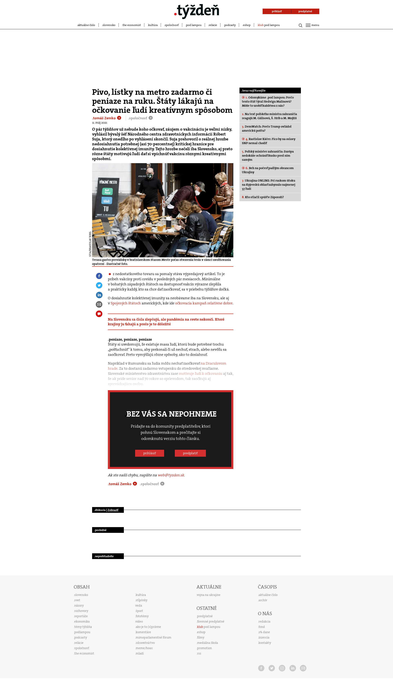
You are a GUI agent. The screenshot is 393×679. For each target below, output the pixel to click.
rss (199, 653)
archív (263, 600)
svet (77, 600)
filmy (200, 637)
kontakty (265, 643)
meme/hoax (144, 648)
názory (79, 605)
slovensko (109, 25)
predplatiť (190, 453)
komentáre (143, 632)
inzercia (264, 637)
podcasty (230, 25)
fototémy (142, 616)
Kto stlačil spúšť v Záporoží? (263, 197)
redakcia (264, 621)
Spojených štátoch (126, 303)
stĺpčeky (141, 600)
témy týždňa (83, 627)
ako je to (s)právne (148, 627)
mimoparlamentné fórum (153, 637)
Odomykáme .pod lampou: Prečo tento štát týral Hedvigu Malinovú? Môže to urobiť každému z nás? (268, 101)
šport (139, 611)
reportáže (81, 616)
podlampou (82, 632)
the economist (132, 25)
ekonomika (82, 621)
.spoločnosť (138, 118)
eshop (247, 25)
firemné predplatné (210, 621)
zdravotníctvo (145, 643)
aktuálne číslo (86, 25)
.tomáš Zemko (104, 118)
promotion (204, 648)
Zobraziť (113, 510)
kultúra (153, 25)
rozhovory (81, 611)
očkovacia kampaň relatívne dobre (204, 303)
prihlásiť (149, 453)
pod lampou (194, 25)
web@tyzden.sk (171, 475)
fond (262, 627)
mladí (140, 653)
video (139, 621)
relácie (213, 25)
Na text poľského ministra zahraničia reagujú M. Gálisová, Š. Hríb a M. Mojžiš (269, 116)
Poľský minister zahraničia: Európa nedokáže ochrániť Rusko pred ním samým (268, 155)
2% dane (264, 632)
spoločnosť (172, 25)
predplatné (205, 616)
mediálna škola (207, 643)
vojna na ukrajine (208, 595)
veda (139, 605)
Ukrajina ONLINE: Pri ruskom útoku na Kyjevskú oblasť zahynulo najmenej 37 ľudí (268, 185)
